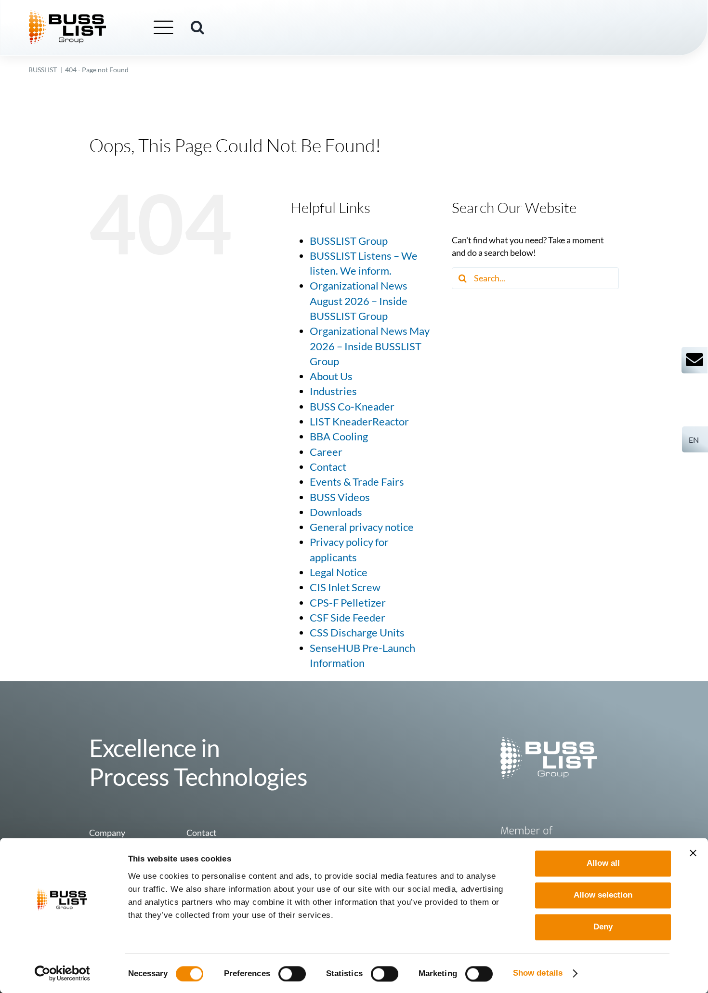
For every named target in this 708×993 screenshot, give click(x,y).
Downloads (336, 512)
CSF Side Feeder (347, 617)
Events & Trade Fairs (357, 482)
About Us (331, 376)
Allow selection (603, 895)
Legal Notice (338, 572)
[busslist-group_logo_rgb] (67, 15)
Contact (328, 467)
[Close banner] (693, 852)
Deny (603, 927)
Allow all (603, 863)
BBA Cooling (339, 436)
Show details (538, 973)
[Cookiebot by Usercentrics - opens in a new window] (62, 973)
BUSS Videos (340, 497)
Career (326, 452)
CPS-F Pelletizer (348, 602)
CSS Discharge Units (357, 632)
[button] (197, 27)
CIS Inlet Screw (345, 587)
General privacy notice (362, 527)
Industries (333, 391)
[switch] (292, 973)
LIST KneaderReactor (359, 421)
